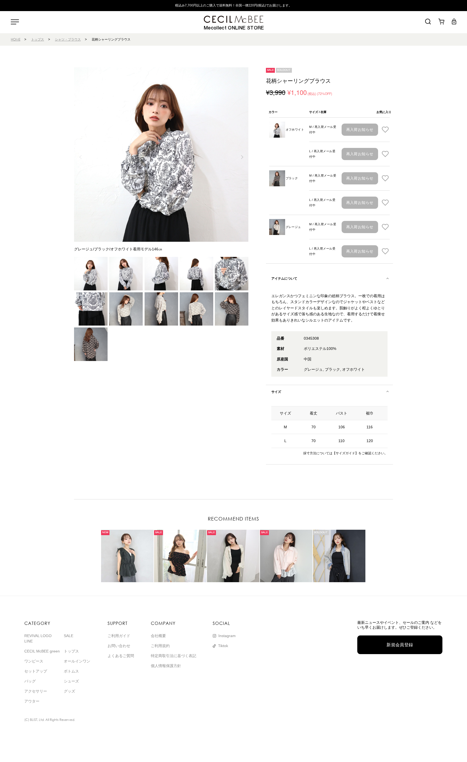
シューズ (71, 681)
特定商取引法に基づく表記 (173, 656)
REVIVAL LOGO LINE (38, 638)
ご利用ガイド (119, 636)
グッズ (69, 691)
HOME (15, 39)
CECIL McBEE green (42, 651)
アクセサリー (35, 691)
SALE (68, 636)
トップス (37, 39)
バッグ (30, 681)
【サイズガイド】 (345, 453)
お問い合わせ (119, 646)
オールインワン (77, 661)
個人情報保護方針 (166, 666)
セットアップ (35, 671)
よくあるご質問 (121, 656)
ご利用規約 (160, 646)
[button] (242, 157)
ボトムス (71, 671)
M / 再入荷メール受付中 (322, 129)
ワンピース (33, 661)
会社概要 (158, 636)
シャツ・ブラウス (68, 39)
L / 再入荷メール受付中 (322, 154)
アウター (31, 701)
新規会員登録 (399, 644)
